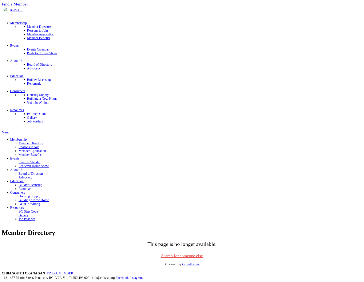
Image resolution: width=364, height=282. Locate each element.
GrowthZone (190, 264)
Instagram (136, 277)
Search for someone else (182, 255)
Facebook (122, 277)
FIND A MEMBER (60, 273)
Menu (5, 132)
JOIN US (16, 10)
